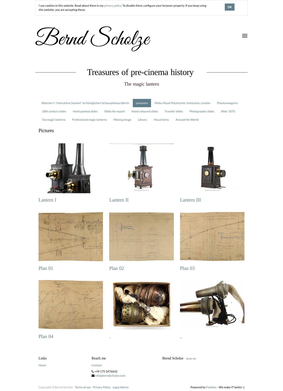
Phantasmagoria (227, 103)
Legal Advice (121, 387)
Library (142, 119)
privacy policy (112, 5)
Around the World (187, 119)
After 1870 (228, 111)
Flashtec (211, 387)
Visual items (161, 119)
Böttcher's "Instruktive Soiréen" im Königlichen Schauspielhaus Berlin (85, 103)
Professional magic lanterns (89, 119)
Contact (97, 365)
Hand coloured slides (145, 111)
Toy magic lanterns (53, 119)
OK (229, 7)
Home (42, 365)
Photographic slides (202, 111)
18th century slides (54, 111)
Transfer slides (174, 111)
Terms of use (83, 387)
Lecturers (142, 103)
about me (191, 358)
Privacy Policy (101, 387)
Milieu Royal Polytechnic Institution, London (182, 103)
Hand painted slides (85, 111)
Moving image (122, 119)
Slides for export (114, 111)
